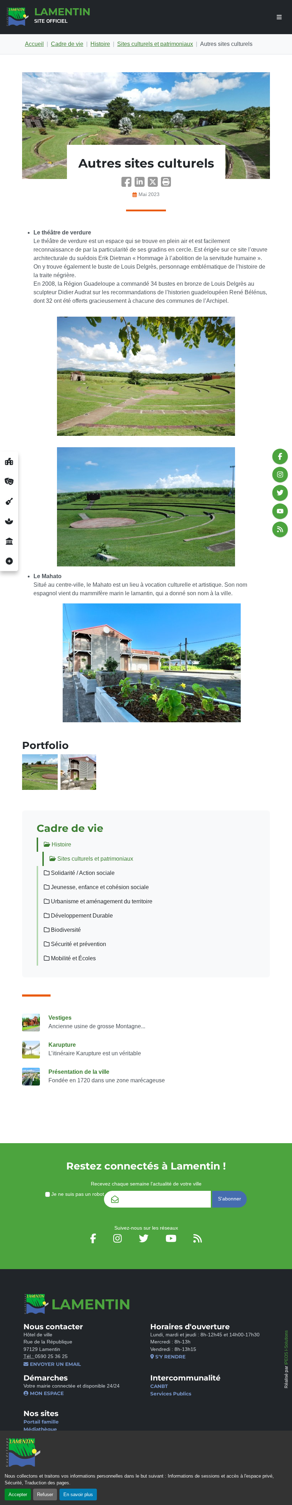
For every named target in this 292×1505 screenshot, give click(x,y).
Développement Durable (81, 916)
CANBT (159, 1386)
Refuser (45, 1494)
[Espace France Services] (9, 541)
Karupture (62, 1045)
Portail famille (41, 1422)
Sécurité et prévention (77, 944)
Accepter (18, 1494)
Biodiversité (65, 930)
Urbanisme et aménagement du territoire (100, 901)
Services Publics (170, 1393)
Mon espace (46, 1393)
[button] (166, 184)
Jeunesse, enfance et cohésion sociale (99, 887)
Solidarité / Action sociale (82, 873)
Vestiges (60, 1018)
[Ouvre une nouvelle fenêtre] (9, 461)
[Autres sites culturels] (146, 125)
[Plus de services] (9, 561)
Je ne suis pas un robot (77, 1194)
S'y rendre (170, 1356)
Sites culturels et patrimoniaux (155, 44)
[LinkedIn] (141, 184)
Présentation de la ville (78, 1072)
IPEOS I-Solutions (286, 1347)
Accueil (34, 44)
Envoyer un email (54, 1364)
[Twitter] (154, 184)
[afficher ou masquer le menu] (279, 17)
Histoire (100, 44)
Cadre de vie (67, 44)
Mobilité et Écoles (72, 958)
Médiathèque (40, 1429)
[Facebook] (128, 184)
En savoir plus (78, 1494)
